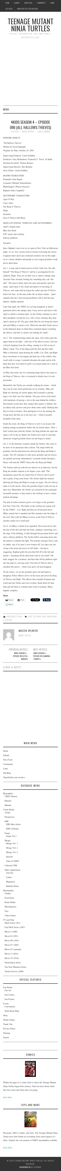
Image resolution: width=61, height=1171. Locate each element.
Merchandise (8, 890)
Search (6, 1037)
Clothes (8, 893)
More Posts (25, 635)
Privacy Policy (9, 1028)
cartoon (8, 620)
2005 (30, 616)
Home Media (10, 902)
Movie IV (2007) (12, 944)
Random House (12, 886)
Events (6, 1003)
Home (7, 2)
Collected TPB (11, 865)
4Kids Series (11, 616)
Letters (9, 877)
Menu (6, 109)
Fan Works (7, 987)
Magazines (10, 881)
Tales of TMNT (12, 861)
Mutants (8, 805)
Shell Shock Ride (12, 1010)
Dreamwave (10, 816)
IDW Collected (12, 828)
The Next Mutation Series (15, 967)
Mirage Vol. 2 (12, 847)
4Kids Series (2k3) (12, 922)
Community (41, 2)
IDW (7, 821)
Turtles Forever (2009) (14, 971)
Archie (7, 812)
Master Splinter (28, 131)
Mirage (8, 840)
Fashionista (24, 1167)
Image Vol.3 (11, 836)
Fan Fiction (9, 999)
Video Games (10, 915)
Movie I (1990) (11, 931)
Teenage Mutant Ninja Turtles (30, 24)
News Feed (28, 2)
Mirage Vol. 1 (12, 843)
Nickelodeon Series (13, 962)
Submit (17, 2)
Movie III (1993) (12, 940)
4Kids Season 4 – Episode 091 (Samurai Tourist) (41, 656)
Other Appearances (12, 869)
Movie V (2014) (11, 953)
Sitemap (6, 1033)
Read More (7, 1097)
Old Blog (9, 8)
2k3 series (37, 616)
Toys (6, 911)
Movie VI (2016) (12, 958)
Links (52, 2)
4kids (44, 616)
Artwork (9, 872)
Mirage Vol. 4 (12, 852)
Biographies (8, 793)
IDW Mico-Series (13, 824)
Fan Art (8, 990)
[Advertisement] (30, 74)
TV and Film (8, 919)
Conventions (10, 1006)
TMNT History (11, 796)
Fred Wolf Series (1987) (15, 927)
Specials (9, 856)
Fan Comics (10, 994)
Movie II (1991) (11, 936)
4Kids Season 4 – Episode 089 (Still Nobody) (20, 656)
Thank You (7, 1024)
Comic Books (8, 809)
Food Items (9, 897)
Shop (5, 1015)
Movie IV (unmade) (13, 949)
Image (7, 833)
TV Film (19, 616)
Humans (8, 800)
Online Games (9, 1019)
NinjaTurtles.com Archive (27, 8)
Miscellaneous (10, 906)
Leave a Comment (44, 131)
